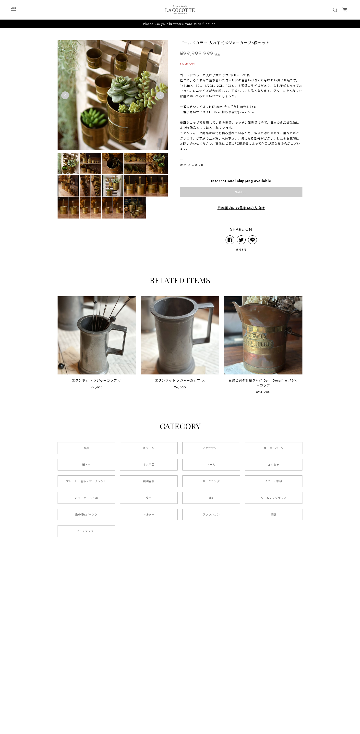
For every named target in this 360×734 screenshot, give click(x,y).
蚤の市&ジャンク (86, 514)
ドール (211, 465)
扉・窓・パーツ (274, 448)
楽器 (149, 498)
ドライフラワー (86, 531)
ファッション (211, 514)
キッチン (149, 448)
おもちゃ (274, 465)
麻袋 (274, 514)
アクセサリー (211, 448)
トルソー (149, 514)
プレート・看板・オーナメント (86, 481)
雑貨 (211, 498)
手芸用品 (149, 465)
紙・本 (86, 465)
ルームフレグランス (274, 498)
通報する (241, 250)
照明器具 (149, 481)
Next (160, 95)
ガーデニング (211, 481)
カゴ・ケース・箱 (86, 498)
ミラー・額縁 (274, 481)
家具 (86, 448)
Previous (65, 95)
